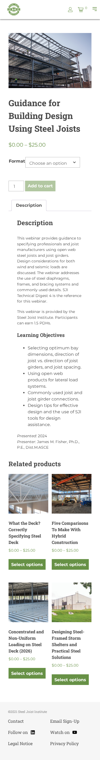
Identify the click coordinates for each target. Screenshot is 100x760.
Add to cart (40, 185)
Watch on (63, 731)
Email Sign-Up (64, 721)
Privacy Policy (64, 743)
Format (17, 161)
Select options (27, 564)
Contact (16, 721)
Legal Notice (20, 743)
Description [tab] (29, 205)
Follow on (21, 731)
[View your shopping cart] (80, 9)
